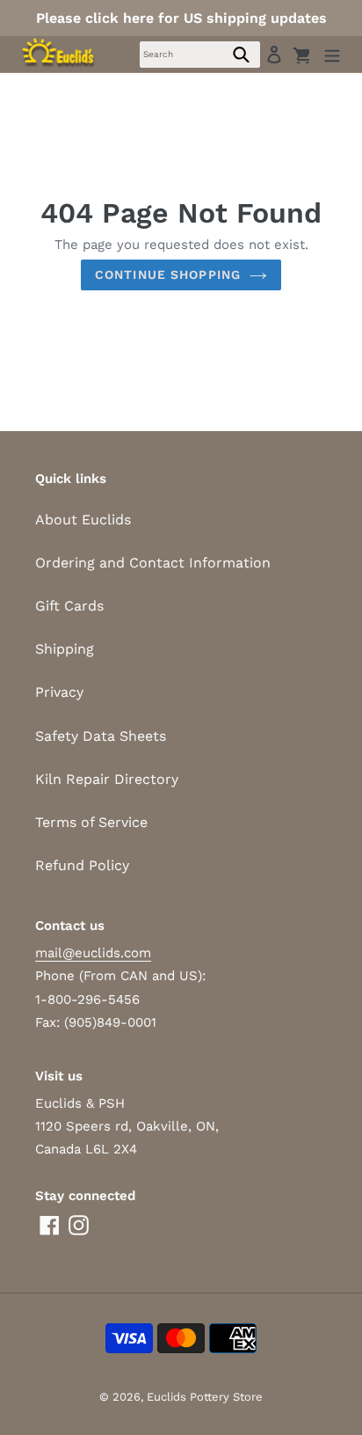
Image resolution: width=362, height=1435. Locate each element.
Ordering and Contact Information (153, 562)
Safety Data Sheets (100, 736)
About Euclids (83, 519)
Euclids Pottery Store (205, 1396)
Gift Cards (69, 605)
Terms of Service (91, 822)
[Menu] (332, 54)
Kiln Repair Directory (106, 779)
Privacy (59, 692)
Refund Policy (82, 865)
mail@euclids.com (93, 953)
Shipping (64, 649)
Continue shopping (168, 274)
